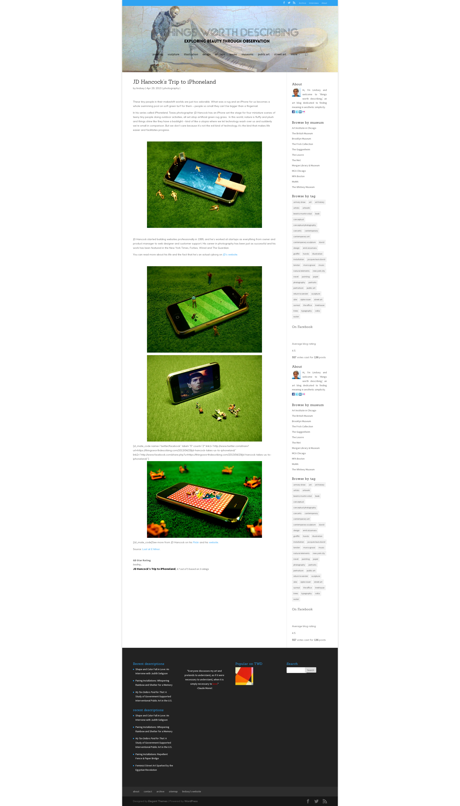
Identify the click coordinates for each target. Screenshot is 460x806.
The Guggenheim (301, 149)
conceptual (298, 219)
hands (306, 253)
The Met (296, 160)
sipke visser (305, 299)
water (296, 316)
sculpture (173, 54)
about (136, 791)
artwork (306, 207)
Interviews (314, 3)
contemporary (311, 230)
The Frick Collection (302, 144)
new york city (319, 270)
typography (306, 310)
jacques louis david (316, 259)
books (233, 54)
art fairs (220, 54)
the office (307, 305)
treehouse (319, 305)
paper (315, 276)
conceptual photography (304, 225)
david (321, 242)
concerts (297, 230)
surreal (296, 305)
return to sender (300, 293)
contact (148, 791)
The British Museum (302, 133)
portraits (312, 282)
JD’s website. (230, 254)
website (213, 542)
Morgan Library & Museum (306, 165)
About (324, 3)
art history (319, 202)
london (296, 265)
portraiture (298, 288)
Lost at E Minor (151, 549)
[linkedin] (300, 112)
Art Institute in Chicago (304, 128)
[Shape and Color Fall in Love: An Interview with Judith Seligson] (244, 676)
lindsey (140, 88)
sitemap (173, 791)
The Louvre (298, 154)
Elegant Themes (157, 801)
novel (295, 276)
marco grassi (309, 265)
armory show (299, 202)
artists (296, 207)
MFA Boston (298, 176)
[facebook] (293, 112)
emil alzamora (310, 248)
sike (295, 299)
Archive (302, 3)
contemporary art (301, 236)
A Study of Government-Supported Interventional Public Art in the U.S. (153, 696)
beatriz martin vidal (302, 213)
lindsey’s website (191, 791)
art (310, 202)
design (207, 54)
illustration (191, 54)
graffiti (296, 253)
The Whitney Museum (303, 187)
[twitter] (296, 112)
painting (158, 54)
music (321, 265)
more (294, 54)
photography (171, 88)
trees (295, 310)
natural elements (301, 270)
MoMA (295, 181)
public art (264, 54)
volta (317, 310)
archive (160, 791)
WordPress (191, 801)
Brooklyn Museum (301, 138)
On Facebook (302, 327)
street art (280, 54)
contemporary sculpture (304, 242)
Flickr (196, 542)
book (317, 213)
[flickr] (303, 112)
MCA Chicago (299, 170)
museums (247, 54)
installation (298, 259)
